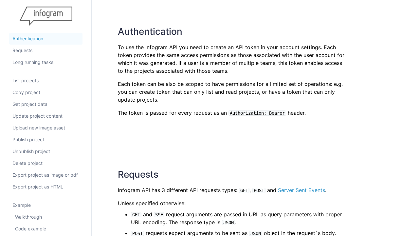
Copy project (26, 92)
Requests (22, 50)
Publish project (28, 139)
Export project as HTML (37, 186)
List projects (25, 80)
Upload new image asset (38, 127)
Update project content (37, 116)
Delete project (27, 163)
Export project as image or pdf (45, 175)
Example (21, 205)
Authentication (27, 38)
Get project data (29, 104)
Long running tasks (32, 62)
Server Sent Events (301, 190)
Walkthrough (28, 217)
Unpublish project (31, 151)
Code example (30, 228)
